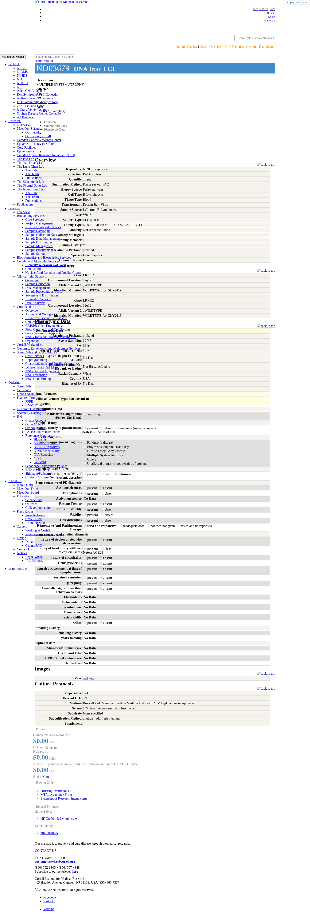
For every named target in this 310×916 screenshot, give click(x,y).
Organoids (32, 341)
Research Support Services (43, 227)
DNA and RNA (27, 394)
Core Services (34, 219)
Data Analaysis (35, 303)
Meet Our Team (27, 488)
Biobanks (40, 439)
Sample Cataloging (38, 231)
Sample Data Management (43, 238)
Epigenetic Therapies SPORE (37, 144)
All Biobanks (26, 117)
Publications (33, 178)
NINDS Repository (47, 451)
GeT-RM (40, 462)
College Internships (38, 507)
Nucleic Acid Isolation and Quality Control (53, 272)
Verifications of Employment (44, 534)
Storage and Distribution (41, 295)
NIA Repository (44, 454)
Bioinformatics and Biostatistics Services (44, 257)
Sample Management (39, 246)
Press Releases (35, 515)
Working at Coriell (37, 530)
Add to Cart (41, 776)
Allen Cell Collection (31, 90)
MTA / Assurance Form (56, 794)
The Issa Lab (25, 159)
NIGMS (22, 71)
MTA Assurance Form (40, 469)
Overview (23, 125)
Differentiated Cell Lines (41, 367)
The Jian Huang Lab (30, 162)
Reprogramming (36, 360)
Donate (30, 541)
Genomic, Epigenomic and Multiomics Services (48, 348)
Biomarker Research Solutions (45, 265)
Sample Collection (37, 284)
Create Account (35, 420)
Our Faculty (33, 132)
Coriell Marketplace (30, 344)
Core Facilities (234, 46)
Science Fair (33, 500)
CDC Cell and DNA (30, 106)
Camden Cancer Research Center (39, 140)
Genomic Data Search (260, 46)
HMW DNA (33, 405)
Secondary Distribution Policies (46, 466)
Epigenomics (25, 151)
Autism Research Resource (35, 98)
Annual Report (35, 523)
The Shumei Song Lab (32, 185)
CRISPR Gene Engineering (43, 325)
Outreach (31, 504)
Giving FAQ (33, 545)
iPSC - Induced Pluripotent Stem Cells (50, 337)
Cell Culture (33, 269)
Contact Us (24, 549)
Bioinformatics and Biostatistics (46, 318)
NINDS (22, 75)
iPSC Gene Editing (38, 379)
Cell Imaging (34, 322)
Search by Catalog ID (31, 413)
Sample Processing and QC (43, 291)
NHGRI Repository (47, 447)
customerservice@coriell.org (55, 861)
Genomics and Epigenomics (44, 333)
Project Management (39, 223)
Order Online (34, 424)
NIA (20, 79)
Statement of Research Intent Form (63, 798)
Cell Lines (24, 390)
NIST (37, 458)
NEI (20, 87)
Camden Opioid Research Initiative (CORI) (46, 155)
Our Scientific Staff (38, 136)
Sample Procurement (39, 250)
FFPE (29, 401)
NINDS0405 (49, 833)
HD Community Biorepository (37, 102)
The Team (32, 174)
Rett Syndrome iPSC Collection (38, 94)
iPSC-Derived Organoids (42, 371)
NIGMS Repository (47, 443)
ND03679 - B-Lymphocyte (58, 818)
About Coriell (26, 485)
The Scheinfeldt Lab (30, 181)
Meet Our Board (28, 492)
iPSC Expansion (36, 375)
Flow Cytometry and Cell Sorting (47, 329)
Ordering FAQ (35, 428)
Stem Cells (24, 386)
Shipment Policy (36, 473)
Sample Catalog (186, 46)
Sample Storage (35, 253)
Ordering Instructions (54, 791)
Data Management (37, 288)
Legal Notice (34, 557)
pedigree (88, 678)
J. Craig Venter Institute (32, 109)
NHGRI (22, 83)
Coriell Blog (33, 519)
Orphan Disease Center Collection (39, 113)
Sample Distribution (38, 242)
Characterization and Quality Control (49, 363)
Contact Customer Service (42, 477)
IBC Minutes (34, 560)
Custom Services (211, 46)
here (75, 871)
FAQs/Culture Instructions (42, 432)
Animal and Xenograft (40, 314)
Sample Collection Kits (40, 234)
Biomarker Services (38, 299)
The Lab (31, 170)
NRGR (22, 68)
